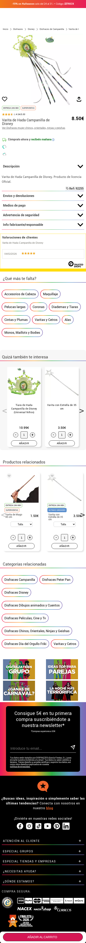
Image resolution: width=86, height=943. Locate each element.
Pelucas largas (14, 307)
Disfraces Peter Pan (56, 579)
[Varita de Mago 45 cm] (8, 476)
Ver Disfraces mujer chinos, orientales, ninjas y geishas (33, 127)
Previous (3, 409)
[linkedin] (66, 826)
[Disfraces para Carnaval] (19, 700)
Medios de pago (14, 205)
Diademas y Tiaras (65, 307)
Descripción (11, 166)
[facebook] (20, 826)
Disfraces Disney (16, 592)
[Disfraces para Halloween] (62, 700)
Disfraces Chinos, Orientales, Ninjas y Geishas (36, 631)
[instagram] (29, 826)
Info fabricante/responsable (23, 224)
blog (49, 808)
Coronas (38, 307)
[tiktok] (38, 826)
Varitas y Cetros (46, 319)
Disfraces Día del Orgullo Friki (25, 644)
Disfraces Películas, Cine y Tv (25, 618)
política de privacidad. (20, 767)
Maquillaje (50, 294)
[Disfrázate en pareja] (62, 678)
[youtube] (48, 826)
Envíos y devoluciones (18, 196)
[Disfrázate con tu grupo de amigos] (19, 678)
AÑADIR (24, 443)
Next (80, 409)
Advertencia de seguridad (21, 215)
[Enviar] (72, 747)
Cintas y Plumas (16, 319)
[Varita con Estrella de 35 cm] (51, 476)
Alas (68, 319)
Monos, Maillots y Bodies (22, 332)
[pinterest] (57, 826)
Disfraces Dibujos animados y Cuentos (32, 605)
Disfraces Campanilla (19, 579)
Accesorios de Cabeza (20, 294)
